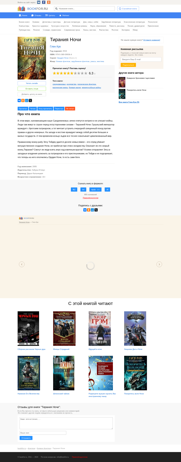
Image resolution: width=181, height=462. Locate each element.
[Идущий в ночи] (100, 345)
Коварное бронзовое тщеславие (141, 78)
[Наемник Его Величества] (29, 390)
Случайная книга (129, 9)
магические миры (60, 87)
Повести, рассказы (116, 26)
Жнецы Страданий (61, 349)
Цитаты (52, 15)
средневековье (59, 84)
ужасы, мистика (97, 61)
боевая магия (75, 87)
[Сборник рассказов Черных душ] (28, 345)
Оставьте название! (151, 40)
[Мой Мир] (26, 100)
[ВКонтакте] (19, 100)
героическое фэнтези (86, 84)
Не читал (70, 109)
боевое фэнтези (63, 61)
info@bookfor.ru (63, 457)
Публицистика (24, 30)
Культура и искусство (60, 26)
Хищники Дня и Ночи (133, 349)
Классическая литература (134, 22)
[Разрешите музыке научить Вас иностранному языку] (101, 390)
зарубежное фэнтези (80, 61)
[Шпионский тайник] (63, 390)
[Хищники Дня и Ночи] (135, 345)
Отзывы (38, 15)
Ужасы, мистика (89, 30)
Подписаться (128, 65)
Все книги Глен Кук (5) (129, 102)
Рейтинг (65, 15)
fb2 (74, 189)
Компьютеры (24, 26)
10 (86, 73)
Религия (36, 30)
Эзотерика (125, 30)
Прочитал (23, 109)
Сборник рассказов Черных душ (31, 349)
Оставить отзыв (31, 89)
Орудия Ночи (63, 58)
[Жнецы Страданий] (64, 345)
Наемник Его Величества (28, 394)
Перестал (59, 109)
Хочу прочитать (45, 109)
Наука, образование (98, 26)
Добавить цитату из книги (32, 94)
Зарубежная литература (111, 22)
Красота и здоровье (40, 26)
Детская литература (72, 22)
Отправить (26, 438)
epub (95, 189)
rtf (107, 189)
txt (83, 189)
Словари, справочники (52, 30)
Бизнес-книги (24, 22)
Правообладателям (79, 457)
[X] (30, 100)
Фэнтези (115, 30)
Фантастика (103, 30)
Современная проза (72, 30)
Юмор (135, 30)
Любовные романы (79, 26)
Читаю (33, 109)
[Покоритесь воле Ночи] (135, 390)
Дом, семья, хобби (90, 22)
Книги (24, 15)
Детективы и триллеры (51, 22)
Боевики (36, 22)
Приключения (153, 26)
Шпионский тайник (61, 394)
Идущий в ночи (95, 349)
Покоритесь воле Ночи (136, 90)
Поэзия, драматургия (136, 26)
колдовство (71, 84)
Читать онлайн (32, 83)
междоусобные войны (91, 87)
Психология (152, 22)
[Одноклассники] (23, 100)
